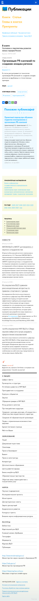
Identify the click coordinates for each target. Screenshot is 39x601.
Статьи (16, 17)
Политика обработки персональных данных (15, 588)
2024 (28, 205)
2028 (13, 205)
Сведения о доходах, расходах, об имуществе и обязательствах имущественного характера (19, 413)
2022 (5, 208)
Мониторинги (7, 498)
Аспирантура (6, 462)
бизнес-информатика (11, 183)
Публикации (19, 9)
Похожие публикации (19, 109)
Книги (6, 17)
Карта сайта (5, 596)
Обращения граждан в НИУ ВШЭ (13, 401)
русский (10, 86)
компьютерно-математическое (14, 192)
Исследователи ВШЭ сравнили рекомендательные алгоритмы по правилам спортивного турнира (16, 288)
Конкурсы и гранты (9, 513)
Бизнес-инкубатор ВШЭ (10, 472)
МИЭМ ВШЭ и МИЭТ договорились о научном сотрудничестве (17, 248)
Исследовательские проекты (12, 494)
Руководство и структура (11, 383)
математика (29, 192)
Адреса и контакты (22, 582)
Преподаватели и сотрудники (13, 390)
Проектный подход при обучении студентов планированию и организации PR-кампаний (19, 119)
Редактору (34, 599)
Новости (6, 240)
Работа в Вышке (7, 430)
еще (21, 208)
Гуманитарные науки (12, 221)
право (15, 194)
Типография (6, 536)
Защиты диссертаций (9, 505)
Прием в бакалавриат (9, 451)
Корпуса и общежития (10, 394)
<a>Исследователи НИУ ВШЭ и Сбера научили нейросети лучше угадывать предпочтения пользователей (18, 331)
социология (21, 194)
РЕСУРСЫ (6, 522)
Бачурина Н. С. (6, 70)
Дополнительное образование (13, 465)
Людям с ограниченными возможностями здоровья (16, 422)
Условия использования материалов (13, 585)
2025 (24, 205)
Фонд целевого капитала (11, 405)
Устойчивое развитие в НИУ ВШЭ (14, 387)
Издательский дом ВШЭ (10, 529)
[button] (15, 113)
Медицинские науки (12, 226)
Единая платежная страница (12, 427)
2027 (17, 205)
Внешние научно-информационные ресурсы (17, 516)
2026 (20, 205)
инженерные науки (24, 190)
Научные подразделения (10, 491)
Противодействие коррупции (12, 408)
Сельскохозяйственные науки (16, 228)
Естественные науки (13, 224)
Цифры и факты (7, 380)
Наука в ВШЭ (28, 36)
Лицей (4, 440)
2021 (9, 208)
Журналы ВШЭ (7, 544)
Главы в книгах (12, 22)
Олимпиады (6, 447)
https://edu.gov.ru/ (9, 563)
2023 (31, 205)
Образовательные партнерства (13, 476)
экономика (29, 194)
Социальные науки (12, 230)
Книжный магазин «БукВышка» (12, 533)
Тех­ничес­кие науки (12, 232)
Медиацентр (6, 540)
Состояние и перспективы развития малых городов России (16, 49)
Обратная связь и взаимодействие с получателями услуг (15, 481)
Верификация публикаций (9, 33)
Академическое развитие (11, 509)
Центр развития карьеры (11, 469)
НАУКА (5, 487)
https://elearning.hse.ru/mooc (12, 571)
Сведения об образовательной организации (17, 418)
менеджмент (8, 194)
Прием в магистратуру (10, 458)
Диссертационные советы (11, 502)
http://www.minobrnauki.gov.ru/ (13, 556)
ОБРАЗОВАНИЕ (8, 436)
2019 (17, 208)
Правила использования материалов (12, 36)
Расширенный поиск (24, 33)
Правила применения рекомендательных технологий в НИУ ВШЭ (15, 592)
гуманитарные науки (10, 190)
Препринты (9, 26)
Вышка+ (4, 454)
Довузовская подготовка (11, 444)
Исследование (13, 316)
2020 (13, 208)
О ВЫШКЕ (6, 376)
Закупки (5, 398)
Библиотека (6, 526)
